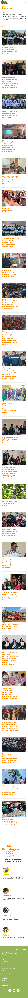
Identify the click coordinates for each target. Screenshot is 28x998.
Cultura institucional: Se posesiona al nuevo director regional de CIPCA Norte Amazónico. (10, 564)
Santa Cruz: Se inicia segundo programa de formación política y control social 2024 (9, 532)
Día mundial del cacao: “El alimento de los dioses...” (9, 503)
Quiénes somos (5, 961)
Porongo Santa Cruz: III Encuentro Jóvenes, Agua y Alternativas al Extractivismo (10, 114)
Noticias (4, 982)
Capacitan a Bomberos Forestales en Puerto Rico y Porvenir (10, 626)
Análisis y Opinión (6, 970)
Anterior (11, 833)
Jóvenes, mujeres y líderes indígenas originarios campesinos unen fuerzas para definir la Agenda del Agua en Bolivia (10, 472)
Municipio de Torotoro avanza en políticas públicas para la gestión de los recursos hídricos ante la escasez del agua (10, 726)
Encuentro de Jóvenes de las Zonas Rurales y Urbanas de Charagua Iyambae (9, 50)
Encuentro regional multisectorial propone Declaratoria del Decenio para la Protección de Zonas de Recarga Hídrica (10, 146)
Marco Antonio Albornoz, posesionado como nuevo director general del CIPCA (10, 273)
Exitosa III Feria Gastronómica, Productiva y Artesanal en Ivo (10, 211)
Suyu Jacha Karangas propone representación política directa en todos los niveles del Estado (10, 758)
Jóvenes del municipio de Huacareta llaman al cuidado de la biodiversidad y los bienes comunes (10, 791)
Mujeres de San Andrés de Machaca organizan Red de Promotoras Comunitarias (10, 440)
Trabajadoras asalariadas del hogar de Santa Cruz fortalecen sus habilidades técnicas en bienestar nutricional (10, 693)
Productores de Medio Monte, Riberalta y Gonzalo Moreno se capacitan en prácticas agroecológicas (10, 304)
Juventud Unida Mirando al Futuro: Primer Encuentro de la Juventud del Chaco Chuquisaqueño (10, 242)
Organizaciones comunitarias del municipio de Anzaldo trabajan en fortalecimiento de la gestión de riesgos (9, 373)
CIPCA (4, 2)
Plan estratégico (6, 978)
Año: (3, 26)
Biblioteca (4, 966)
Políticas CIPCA (5, 980)
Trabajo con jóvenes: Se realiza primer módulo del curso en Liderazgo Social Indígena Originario (10, 596)
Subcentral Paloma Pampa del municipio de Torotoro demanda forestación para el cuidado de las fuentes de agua (10, 408)
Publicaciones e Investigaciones (9, 968)
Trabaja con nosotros (7, 973)
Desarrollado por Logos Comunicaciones (26, 995)
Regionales (4, 963)
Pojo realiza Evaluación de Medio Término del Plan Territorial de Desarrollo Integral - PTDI (10, 180)
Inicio (3, 959)
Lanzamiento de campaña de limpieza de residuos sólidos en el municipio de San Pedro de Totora (10, 823)
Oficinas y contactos (7, 985)
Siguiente (16, 833)
